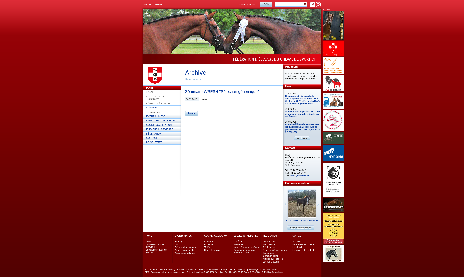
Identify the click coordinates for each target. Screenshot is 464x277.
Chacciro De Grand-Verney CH (302, 220)
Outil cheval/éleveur (160, 120)
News (151, 92)
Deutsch (147, 4)
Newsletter (154, 142)
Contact (251, 4)
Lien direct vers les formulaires (158, 97)
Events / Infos (155, 116)
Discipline (155, 112)
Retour (191, 113)
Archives (197, 79)
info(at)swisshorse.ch (301, 175)
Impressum (228, 269)
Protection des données (209, 269)
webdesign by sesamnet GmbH (263, 269)
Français (158, 4)
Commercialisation (159, 125)
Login (265, 4)
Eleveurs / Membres (159, 129)
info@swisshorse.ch (277, 272)
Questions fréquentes (159, 103)
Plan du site (241, 269)
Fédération (153, 133)
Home (242, 4)
